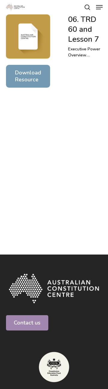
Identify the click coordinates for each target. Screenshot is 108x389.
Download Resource (28, 76)
